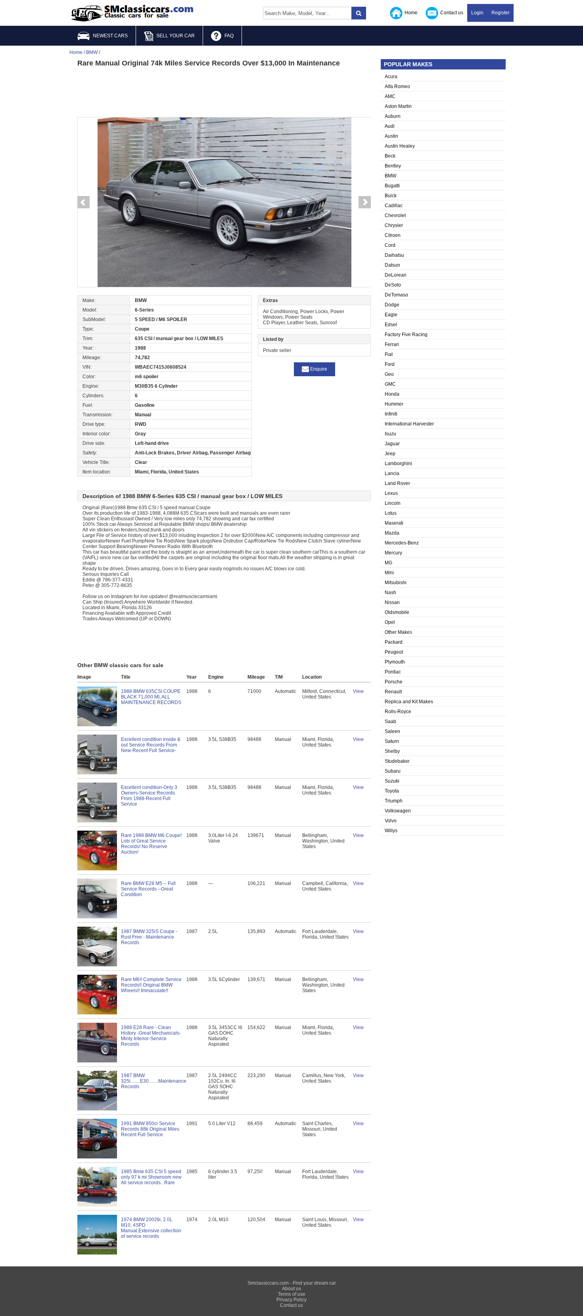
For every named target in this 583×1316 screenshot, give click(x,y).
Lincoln (393, 503)
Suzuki (392, 781)
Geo (389, 374)
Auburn (393, 116)
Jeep (390, 453)
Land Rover (397, 483)
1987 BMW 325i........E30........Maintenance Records (153, 1081)
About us (291, 1288)
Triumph (394, 801)
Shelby (392, 751)
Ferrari (392, 344)
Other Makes (398, 632)
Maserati (394, 523)
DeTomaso (396, 295)
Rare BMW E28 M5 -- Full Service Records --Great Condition (148, 889)
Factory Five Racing (406, 334)
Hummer (394, 404)
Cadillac (394, 205)
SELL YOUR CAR (175, 35)
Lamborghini (398, 463)
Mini (389, 572)
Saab (390, 721)
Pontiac (393, 672)
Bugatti (392, 186)
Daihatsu (394, 255)
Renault (393, 692)
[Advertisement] (224, 91)
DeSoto (393, 285)
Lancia (392, 473)
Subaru (393, 771)
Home (411, 12)
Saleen (392, 731)
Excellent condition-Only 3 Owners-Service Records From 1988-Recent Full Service (149, 796)
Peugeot (394, 652)
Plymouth (395, 662)
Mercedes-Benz (402, 543)
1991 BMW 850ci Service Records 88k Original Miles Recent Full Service (150, 1129)
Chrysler (394, 225)
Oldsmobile (397, 612)
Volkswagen (398, 811)
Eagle (391, 314)
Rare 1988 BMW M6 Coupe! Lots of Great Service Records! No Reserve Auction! (151, 844)
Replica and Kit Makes (409, 701)
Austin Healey (400, 146)
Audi (390, 126)
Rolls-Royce (398, 711)
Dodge (392, 305)
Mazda (392, 533)
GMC (390, 384)
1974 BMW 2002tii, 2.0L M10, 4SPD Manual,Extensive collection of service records (151, 1228)
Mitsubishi (396, 582)
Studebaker (397, 761)
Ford (390, 364)
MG (388, 563)
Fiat (389, 354)
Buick (391, 195)
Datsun (392, 265)
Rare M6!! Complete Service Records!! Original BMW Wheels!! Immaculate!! (151, 985)
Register (500, 12)
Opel (390, 622)
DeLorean (396, 275)
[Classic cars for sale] (132, 13)
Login (477, 12)
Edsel (391, 324)
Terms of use (291, 1294)
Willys (391, 830)
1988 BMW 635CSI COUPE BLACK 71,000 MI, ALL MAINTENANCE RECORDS (151, 697)
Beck (390, 156)
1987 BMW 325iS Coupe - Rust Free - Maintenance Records (149, 937)
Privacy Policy (291, 1300)
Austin (391, 136)
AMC (390, 96)
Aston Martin (398, 106)
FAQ (229, 35)
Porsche (394, 682)
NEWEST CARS (110, 35)
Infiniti (391, 414)
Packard (394, 642)
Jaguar (392, 443)
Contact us (451, 12)
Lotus (391, 513)
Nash (390, 592)
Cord (390, 245)
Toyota (392, 791)
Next (365, 202)
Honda (392, 394)
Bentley (393, 166)
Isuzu (390, 434)
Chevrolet (395, 215)
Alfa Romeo (397, 86)
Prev (83, 202)
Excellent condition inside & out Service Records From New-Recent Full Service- (150, 745)
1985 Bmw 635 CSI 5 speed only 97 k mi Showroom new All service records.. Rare (151, 1177)
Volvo (391, 820)
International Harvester (409, 424)
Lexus (391, 493)
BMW (390, 176)
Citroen (393, 235)
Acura (391, 76)
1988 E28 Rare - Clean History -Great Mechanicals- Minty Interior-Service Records (151, 1036)
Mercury (393, 553)
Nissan (392, 602)
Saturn (392, 741)
